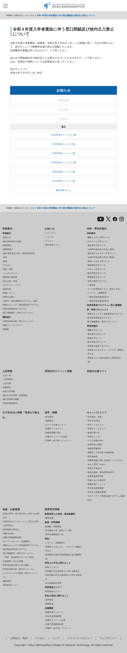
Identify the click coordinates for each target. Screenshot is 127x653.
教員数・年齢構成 (53, 526)
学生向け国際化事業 (97, 492)
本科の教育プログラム (98, 281)
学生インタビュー (96, 425)
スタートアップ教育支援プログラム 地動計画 (106, 498)
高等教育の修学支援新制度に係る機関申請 (63, 557)
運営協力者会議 (10, 277)
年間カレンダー (95, 436)
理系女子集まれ (95, 468)
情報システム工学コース (99, 261)
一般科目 (92, 285)
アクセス (7, 265)
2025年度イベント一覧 (63, 181)
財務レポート (9, 293)
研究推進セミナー (53, 591)
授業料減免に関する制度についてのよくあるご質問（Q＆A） (106, 462)
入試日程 (7, 383)
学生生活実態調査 (96, 488)
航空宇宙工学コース (97, 273)
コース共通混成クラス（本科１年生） (105, 289)
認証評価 (7, 289)
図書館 (6, 329)
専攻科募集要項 (10, 403)
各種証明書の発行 (53, 432)
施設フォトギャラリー (13, 325)
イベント (63, 118)
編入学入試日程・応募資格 (15, 395)
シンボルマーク (10, 273)
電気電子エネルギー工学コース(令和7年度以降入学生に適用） (102, 255)
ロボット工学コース (97, 269)
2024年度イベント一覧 (63, 153)
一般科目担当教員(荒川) (98, 301)
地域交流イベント (11, 585)
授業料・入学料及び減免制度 (101, 452)
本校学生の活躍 (95, 444)
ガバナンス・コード (12, 285)
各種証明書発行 (95, 448)
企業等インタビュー (54, 428)
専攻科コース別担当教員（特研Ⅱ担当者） (104, 360)
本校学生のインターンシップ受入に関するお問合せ (21, 523)
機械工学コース (95, 330)
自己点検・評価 (10, 281)
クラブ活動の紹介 (96, 440)
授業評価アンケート (97, 484)
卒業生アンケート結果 (55, 620)
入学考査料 (8, 379)
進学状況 (49, 417)
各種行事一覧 (94, 432)
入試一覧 (7, 375)
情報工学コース (95, 338)
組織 (5, 261)
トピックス (29, 15)
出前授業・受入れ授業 (13, 561)
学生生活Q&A (94, 421)
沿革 (5, 257)
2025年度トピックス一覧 (63, 162)
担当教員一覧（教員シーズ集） (59, 530)
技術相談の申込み (11, 529)
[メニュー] (5, 5)
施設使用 (7, 581)
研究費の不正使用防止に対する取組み (62, 571)
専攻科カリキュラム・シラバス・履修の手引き (106, 352)
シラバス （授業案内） (98, 293)
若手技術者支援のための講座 (16, 565)
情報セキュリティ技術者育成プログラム (21, 305)
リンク (56, 638)
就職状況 (49, 421)
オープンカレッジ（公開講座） (17, 541)
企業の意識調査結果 (12, 537)
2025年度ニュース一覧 (63, 171)
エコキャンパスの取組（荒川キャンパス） (20, 575)
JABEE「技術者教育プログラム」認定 (20, 301)
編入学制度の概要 (11, 399)
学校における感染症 (97, 480)
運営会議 (49, 518)
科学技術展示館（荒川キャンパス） (19, 321)
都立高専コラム (63, 190)
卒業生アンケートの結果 (56, 436)
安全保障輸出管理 (53, 583)
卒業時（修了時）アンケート (58, 440)
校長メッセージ (52, 567)
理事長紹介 (8, 249)
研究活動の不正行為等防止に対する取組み (63, 577)
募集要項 (7, 387)
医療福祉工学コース (97, 277)
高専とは (7, 237)
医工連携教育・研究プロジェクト (18, 313)
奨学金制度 (93, 456)
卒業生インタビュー (97, 428)
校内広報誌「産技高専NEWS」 (102, 472)
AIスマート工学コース (97, 241)
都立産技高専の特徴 (12, 241)
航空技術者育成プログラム (15, 309)
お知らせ (18, 15)
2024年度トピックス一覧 (63, 134)
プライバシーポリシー (79, 638)
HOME (9, 15)
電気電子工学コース (97, 334)
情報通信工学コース (97, 265)
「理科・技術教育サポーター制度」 (19, 557)
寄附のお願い (9, 297)
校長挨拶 (7, 245)
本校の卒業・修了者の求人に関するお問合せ (21, 515)
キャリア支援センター (55, 425)
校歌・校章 (8, 269)
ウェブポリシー (108, 638)
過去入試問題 (9, 391)
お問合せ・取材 (19, 638)
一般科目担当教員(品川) (98, 297)
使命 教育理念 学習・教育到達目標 (18, 253)
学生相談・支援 (95, 417)
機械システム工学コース (99, 237)
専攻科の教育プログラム (99, 346)
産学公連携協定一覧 (54, 534)
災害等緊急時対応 (96, 476)
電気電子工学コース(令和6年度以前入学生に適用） (102, 247)
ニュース (63, 109)
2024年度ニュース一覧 (63, 144)
